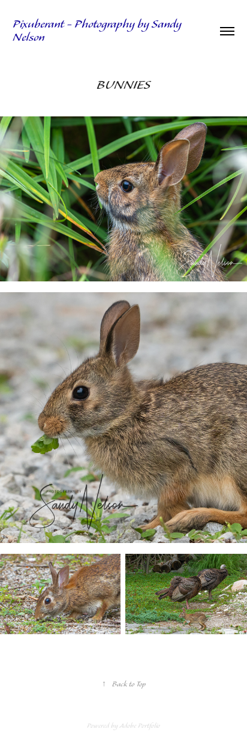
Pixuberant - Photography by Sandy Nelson (98, 31)
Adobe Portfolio (139, 726)
